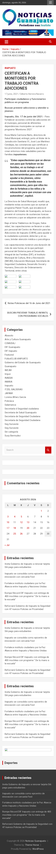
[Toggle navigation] (6, 41)
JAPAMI (9, 393)
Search (48, 450)
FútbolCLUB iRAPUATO (16, 358)
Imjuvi (8, 374)
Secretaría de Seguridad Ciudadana (22, 420)
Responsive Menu (50, 2)
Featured (9, 354)
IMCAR (8, 370)
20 (28, 528)
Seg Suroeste (12, 424)
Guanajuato (10, 366)
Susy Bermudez (13, 435)
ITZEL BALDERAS (14, 389)
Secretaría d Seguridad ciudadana (22, 408)
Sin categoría (11, 431)
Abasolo (9, 335)
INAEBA (9, 377)
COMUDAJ (10, 343)
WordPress (38, 849)
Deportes (11, 763)
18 (14, 528)
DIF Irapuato (11, 351)
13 (28, 522)
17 (8, 528)
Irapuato (10, 68)
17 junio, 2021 (11, 94)
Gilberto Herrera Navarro (32, 94)
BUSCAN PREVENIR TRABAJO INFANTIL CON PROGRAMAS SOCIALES (27, 314)
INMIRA (8, 381)
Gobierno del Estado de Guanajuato (23, 362)
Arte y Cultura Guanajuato (18, 339)
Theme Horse (32, 845)
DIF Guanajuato (12, 347)
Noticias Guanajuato (35, 841)
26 (21, 533)
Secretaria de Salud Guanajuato (21, 412)
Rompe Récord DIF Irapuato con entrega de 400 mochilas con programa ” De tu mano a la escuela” (27, 596)
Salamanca (10, 404)
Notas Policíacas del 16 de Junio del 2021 (29, 303)
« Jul (7, 545)
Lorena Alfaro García (15, 397)
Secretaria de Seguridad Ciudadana (22, 416)
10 (8, 522)
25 (14, 533)
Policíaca (9, 401)
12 (21, 522)
